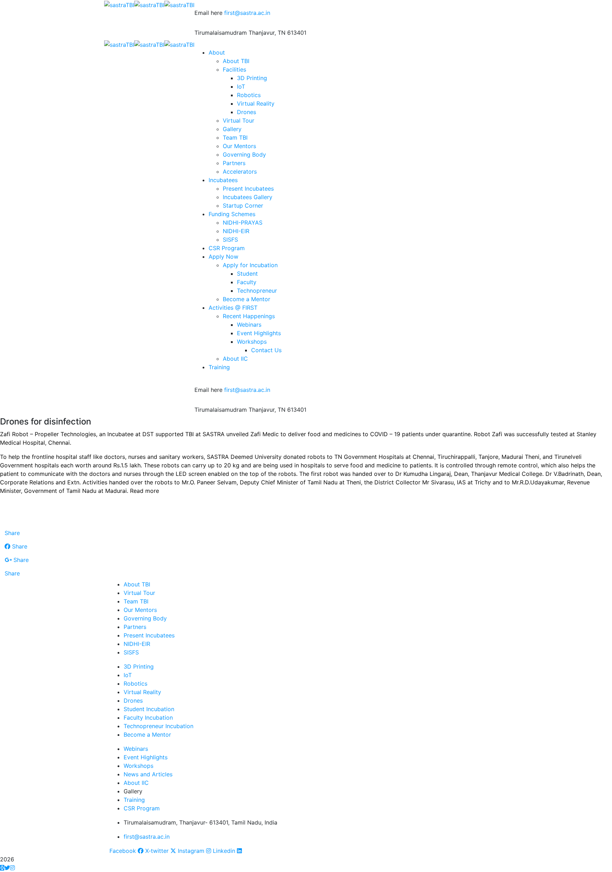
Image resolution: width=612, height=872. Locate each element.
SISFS (131, 652)
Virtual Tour (139, 592)
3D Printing (139, 666)
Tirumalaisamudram (220, 32)
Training (134, 799)
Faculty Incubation (148, 717)
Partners (135, 626)
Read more (144, 490)
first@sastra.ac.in (247, 12)
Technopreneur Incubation (158, 726)
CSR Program (142, 808)
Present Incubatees (149, 635)
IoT (128, 675)
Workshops (138, 765)
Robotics (135, 683)
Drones (133, 700)
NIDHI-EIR (137, 643)
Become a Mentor (147, 734)
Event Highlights (146, 757)
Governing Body (145, 618)
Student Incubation (149, 709)
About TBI (137, 584)
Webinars (136, 748)
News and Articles (148, 774)
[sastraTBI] (119, 4)
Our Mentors (140, 609)
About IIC (136, 782)
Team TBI (136, 601)
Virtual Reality (142, 692)
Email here (208, 12)
